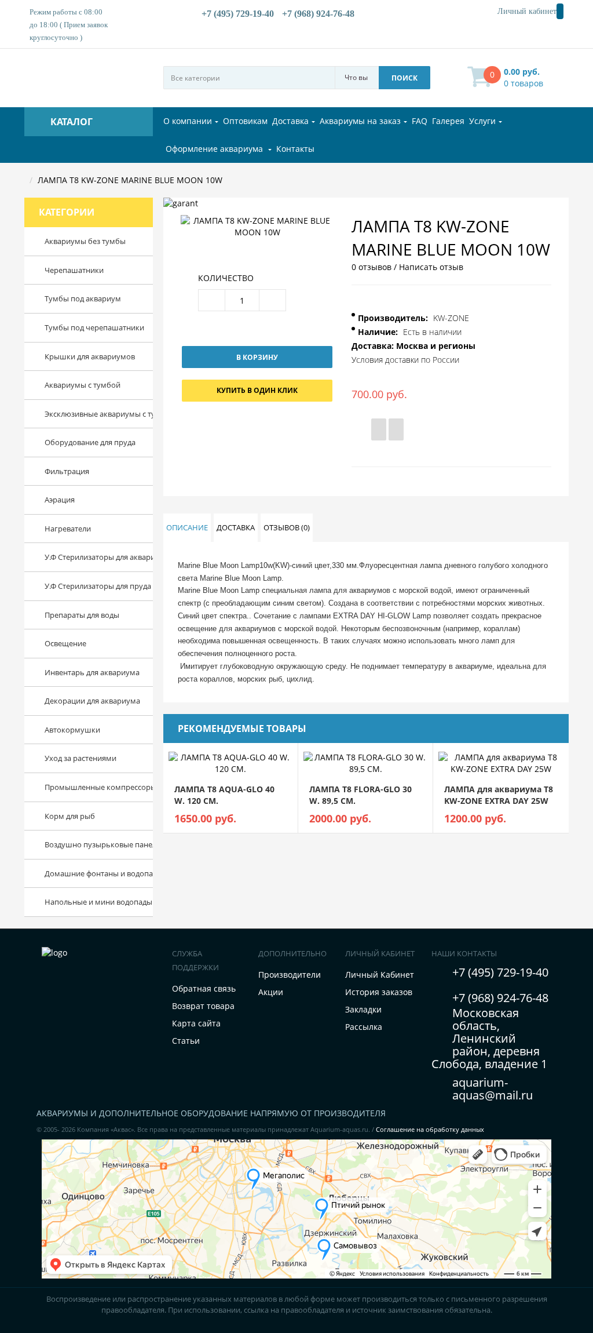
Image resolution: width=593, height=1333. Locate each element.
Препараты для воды (82, 615)
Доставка (236, 527)
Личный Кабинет (379, 974)
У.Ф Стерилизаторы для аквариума (82, 557)
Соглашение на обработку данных (430, 1129)
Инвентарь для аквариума (82, 672)
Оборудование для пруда (82, 442)
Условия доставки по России (405, 359)
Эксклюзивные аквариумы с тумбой (82, 414)
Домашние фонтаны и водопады (82, 873)
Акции (270, 991)
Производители (289, 974)
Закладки (363, 1009)
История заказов (378, 991)
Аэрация (60, 499)
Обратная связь (204, 988)
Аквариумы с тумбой (82, 385)
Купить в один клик (257, 390)
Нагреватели (68, 528)
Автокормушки (72, 729)
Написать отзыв (431, 266)
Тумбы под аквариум (82, 298)
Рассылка (363, 1026)
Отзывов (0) (286, 527)
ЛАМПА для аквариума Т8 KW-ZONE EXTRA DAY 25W (498, 795)
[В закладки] (378, 429)
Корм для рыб (70, 816)
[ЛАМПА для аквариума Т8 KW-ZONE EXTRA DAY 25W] (500, 762)
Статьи (186, 1040)
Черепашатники (74, 270)
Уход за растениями (80, 758)
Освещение (65, 643)
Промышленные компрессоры (82, 787)
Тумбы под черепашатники (82, 327)
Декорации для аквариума (82, 700)
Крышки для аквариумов (82, 356)
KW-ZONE (451, 317)
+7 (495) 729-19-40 (500, 972)
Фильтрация (67, 471)
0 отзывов (371, 266)
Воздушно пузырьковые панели (82, 844)
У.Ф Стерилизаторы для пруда (82, 586)
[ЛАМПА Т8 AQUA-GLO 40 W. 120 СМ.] (230, 762)
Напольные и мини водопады (82, 902)
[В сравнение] (396, 429)
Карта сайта (196, 1023)
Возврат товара (203, 1005)
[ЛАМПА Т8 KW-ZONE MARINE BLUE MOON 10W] (257, 225)
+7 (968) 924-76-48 (500, 998)
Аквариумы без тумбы (82, 241)
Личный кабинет (525, 11)
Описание (187, 527)
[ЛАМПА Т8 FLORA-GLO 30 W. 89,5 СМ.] (365, 762)
